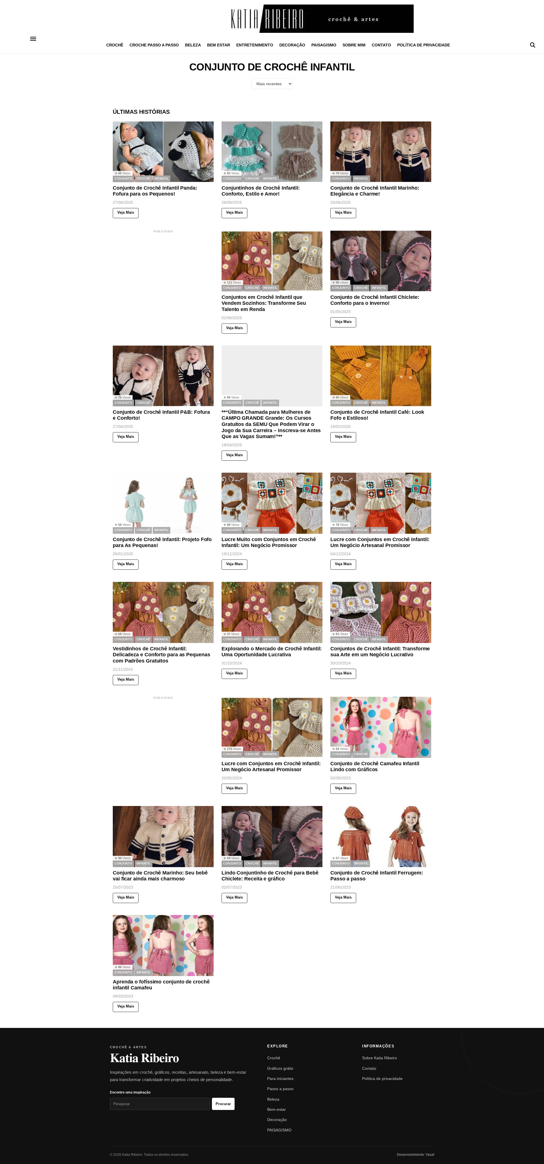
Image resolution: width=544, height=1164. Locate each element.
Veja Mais (125, 213)
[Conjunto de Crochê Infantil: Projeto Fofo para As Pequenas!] (163, 503)
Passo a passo (280, 1088)
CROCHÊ (114, 45)
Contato (381, 45)
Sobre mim (354, 45)
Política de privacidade (423, 45)
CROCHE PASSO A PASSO (154, 45)
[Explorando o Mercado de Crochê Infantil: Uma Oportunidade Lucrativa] (272, 612)
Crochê (273, 1058)
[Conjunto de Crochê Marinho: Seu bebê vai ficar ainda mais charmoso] (163, 836)
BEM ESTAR (218, 45)
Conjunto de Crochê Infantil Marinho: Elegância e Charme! (374, 191)
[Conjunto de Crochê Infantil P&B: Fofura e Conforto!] (163, 375)
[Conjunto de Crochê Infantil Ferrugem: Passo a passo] (380, 836)
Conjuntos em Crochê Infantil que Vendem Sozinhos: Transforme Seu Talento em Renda (264, 303)
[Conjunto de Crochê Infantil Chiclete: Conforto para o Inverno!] (380, 260)
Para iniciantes (280, 1078)
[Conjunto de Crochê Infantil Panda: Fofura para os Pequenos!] (163, 151)
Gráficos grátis (280, 1068)
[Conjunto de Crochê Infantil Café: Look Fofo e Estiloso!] (380, 375)
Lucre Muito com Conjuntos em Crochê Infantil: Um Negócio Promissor (269, 542)
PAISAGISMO (323, 45)
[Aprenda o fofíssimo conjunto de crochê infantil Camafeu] (163, 945)
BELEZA (193, 45)
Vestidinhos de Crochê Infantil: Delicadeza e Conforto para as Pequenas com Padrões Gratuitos (161, 654)
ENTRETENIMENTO (254, 45)
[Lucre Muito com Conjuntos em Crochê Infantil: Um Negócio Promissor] (272, 503)
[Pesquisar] (532, 45)
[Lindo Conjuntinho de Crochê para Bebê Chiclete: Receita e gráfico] (272, 836)
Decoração (277, 1119)
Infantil (161, 179)
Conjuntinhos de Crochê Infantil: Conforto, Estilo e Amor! (261, 191)
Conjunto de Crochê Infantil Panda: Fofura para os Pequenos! (155, 191)
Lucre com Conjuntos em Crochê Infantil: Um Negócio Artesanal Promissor (380, 542)
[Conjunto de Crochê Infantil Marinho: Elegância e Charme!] (380, 151)
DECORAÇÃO (292, 45)
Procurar (223, 1104)
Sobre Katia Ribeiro (379, 1058)
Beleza (273, 1099)
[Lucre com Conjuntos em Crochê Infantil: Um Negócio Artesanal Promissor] (380, 503)
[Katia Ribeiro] (272, 19)
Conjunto (123, 179)
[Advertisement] (171, 269)
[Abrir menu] (33, 39)
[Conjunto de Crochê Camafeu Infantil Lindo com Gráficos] (380, 727)
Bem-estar (276, 1109)
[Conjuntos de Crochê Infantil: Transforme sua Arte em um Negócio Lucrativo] (380, 612)
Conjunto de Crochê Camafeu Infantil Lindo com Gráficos (374, 767)
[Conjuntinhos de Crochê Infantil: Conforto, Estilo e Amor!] (272, 151)
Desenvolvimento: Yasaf (415, 1155)
